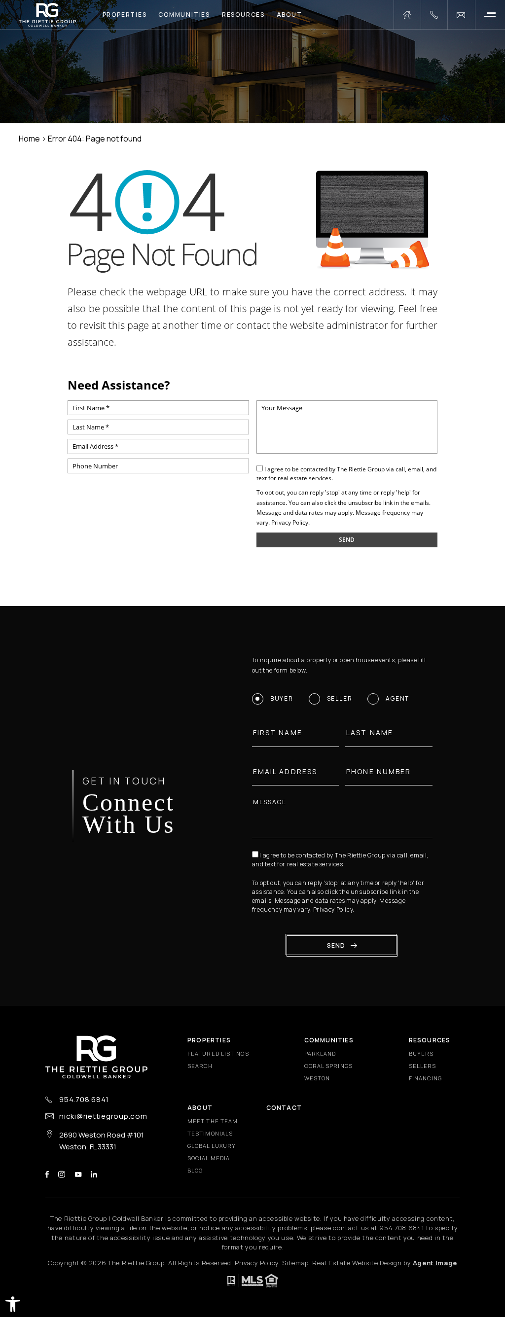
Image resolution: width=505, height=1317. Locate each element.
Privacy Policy (289, 522)
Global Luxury (211, 1145)
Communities (184, 14)
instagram (61, 1174)
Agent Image (435, 1262)
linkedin (94, 1174)
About (289, 14)
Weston (317, 1078)
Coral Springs (328, 1065)
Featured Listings (218, 1053)
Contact (284, 1107)
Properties (125, 14)
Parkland (320, 1053)
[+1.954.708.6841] (434, 15)
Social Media (208, 1158)
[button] (13, 1304)
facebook (47, 1174)
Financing (425, 1078)
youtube (78, 1174)
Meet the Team (212, 1121)
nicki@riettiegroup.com (103, 1116)
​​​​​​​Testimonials (210, 1133)
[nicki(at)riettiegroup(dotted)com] (460, 15)
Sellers (422, 1065)
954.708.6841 (84, 1099)
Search (200, 1065)
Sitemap (295, 1262)
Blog (195, 1170)
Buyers (421, 1053)
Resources (243, 14)
